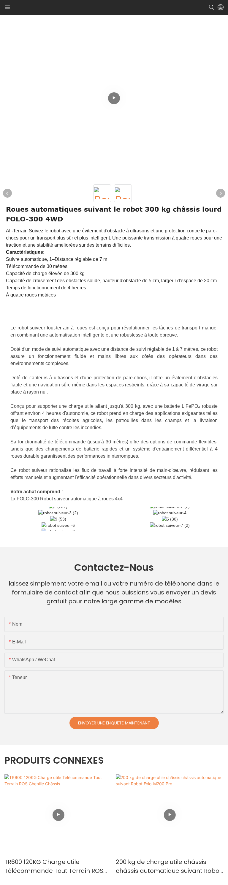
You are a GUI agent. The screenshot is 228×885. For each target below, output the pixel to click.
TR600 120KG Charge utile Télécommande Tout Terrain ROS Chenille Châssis (53, 866)
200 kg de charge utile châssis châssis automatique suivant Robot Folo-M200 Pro (169, 866)
